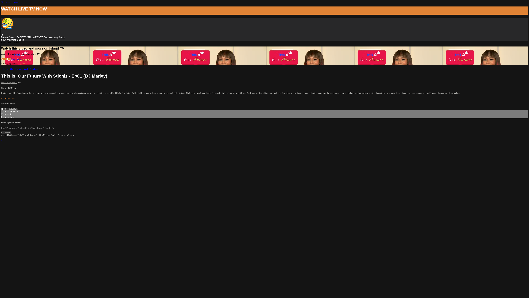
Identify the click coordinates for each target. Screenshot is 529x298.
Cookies (39, 135)
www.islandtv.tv (8, 98)
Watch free (6, 59)
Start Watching (51, 37)
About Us (5, 135)
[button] (2, 35)
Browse (5, 37)
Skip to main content (10, 2)
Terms (25, 135)
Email (14, 109)
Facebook (5, 109)
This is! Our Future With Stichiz (19, 68)
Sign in (61, 37)
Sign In (20, 40)
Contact (13, 135)
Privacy (31, 135)
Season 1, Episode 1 (9, 83)
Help (19, 135)
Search (13, 37)
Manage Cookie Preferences (55, 135)
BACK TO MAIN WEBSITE (30, 37)
